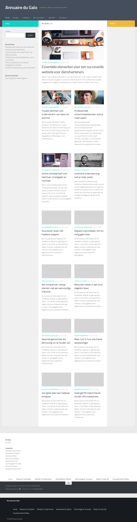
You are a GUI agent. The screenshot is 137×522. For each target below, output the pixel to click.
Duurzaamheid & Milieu (50, 227)
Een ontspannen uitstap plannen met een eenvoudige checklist (56, 288)
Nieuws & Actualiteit (81, 170)
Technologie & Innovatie (51, 62)
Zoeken (7, 31)
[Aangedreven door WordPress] (20, 489)
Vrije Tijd (51, 18)
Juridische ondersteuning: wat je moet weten (20, 68)
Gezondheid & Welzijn (82, 107)
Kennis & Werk (38, 18)
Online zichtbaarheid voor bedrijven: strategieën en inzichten (54, 177)
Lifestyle (26, 18)
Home (7, 18)
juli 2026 (8, 442)
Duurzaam (62, 18)
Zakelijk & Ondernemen (50, 107)
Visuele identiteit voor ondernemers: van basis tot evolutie (55, 114)
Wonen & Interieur (81, 336)
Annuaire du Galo (21, 7)
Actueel (15, 18)
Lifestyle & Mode (80, 281)
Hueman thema (38, 489)
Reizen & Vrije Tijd (48, 281)
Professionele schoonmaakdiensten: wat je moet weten (88, 114)
